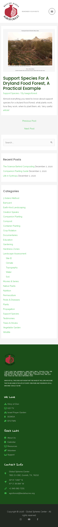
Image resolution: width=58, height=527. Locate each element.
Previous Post (29, 121)
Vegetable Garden (12, 327)
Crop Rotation (9, 230)
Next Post (29, 128)
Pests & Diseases (11, 300)
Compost (7, 221)
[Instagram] (20, 519)
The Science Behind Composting (18, 166)
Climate (9, 263)
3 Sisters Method (11, 198)
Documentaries (10, 235)
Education (8, 240)
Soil (8, 276)
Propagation (9, 309)
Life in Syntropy (10, 176)
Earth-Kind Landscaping (14, 207)
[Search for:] (29, 142)
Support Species (11, 93)
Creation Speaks (11, 212)
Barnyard (7, 203)
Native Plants (9, 286)
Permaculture (9, 295)
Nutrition (7, 290)
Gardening (8, 244)
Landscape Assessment (14, 253)
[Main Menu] (52, 11)
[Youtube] (29, 519)
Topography (12, 267)
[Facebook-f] (37, 519)
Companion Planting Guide (15, 171)
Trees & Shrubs (10, 323)
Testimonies (9, 318)
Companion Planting (12, 216)
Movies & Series (11, 281)
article (6, 110)
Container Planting (11, 226)
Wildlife (6, 332)
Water (9, 272)
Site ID (9, 258)
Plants (6, 304)
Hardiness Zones (11, 249)
